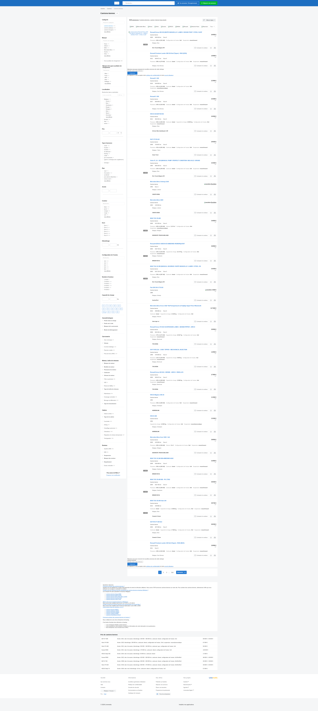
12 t (119, 305)
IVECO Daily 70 (106, 668)
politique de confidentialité (153, 75)
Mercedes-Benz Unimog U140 (159, 181)
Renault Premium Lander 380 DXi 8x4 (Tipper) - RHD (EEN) (168, 53)
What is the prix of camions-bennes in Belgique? (115, 601)
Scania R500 (105, 657)
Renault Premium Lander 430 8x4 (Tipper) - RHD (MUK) (167, 543)
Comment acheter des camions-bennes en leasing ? (116, 617)
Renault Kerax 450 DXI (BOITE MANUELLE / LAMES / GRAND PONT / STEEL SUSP (176, 32)
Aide (102, 684)
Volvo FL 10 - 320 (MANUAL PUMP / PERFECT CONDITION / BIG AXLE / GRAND (175, 160)
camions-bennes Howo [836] (113, 594)
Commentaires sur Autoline (135, 690)
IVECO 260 (153, 416)
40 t (118, 312)
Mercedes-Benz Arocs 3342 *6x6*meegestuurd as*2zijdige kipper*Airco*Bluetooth (175, 305)
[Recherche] (124, 3)
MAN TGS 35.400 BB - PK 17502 (160, 479)
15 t (108, 308)
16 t (112, 308)
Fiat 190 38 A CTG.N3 (156, 287)
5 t (103, 305)
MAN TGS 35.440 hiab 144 (158, 500)
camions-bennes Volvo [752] (113, 599)
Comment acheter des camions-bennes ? (114, 586)
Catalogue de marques (134, 693)
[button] (210, 47)
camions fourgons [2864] (112, 612)
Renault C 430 (154, 78)
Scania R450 (105, 650)
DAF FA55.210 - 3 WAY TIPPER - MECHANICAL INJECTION (168, 349)
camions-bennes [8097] (112, 609)
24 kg (104, 312)
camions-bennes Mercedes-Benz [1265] (116, 596)
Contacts (103, 687)
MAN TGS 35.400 (155, 218)
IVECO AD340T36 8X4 (157, 114)
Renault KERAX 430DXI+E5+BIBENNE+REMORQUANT (167, 243)
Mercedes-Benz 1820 (156, 200)
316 (172, 572)
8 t (110, 305)
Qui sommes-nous (105, 681)
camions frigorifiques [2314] (113, 614)
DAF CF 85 (104, 661)
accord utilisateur (168, 75)
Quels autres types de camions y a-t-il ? (113, 607)
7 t (107, 305)
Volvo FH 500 (105, 642)
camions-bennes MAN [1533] (113, 595)
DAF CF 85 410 (154, 139)
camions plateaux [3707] (112, 611)
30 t (113, 312)
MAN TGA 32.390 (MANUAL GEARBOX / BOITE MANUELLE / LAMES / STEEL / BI (175, 266)
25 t (109, 312)
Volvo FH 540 (105, 664)
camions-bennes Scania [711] (114, 598)
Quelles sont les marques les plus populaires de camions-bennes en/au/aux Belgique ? (125, 590)
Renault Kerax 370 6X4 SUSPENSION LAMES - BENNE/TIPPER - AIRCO (172, 327)
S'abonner (132, 73)
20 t (121, 308)
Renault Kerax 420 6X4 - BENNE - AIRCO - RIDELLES (166, 372)
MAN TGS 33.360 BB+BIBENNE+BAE (161, 458)
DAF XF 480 (105, 638)
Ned (105, 694)
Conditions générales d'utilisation (136, 681)
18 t (117, 308)
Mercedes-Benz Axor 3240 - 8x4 (160, 437)
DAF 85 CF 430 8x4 (156, 522)
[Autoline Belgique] (106, 3)
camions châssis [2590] (112, 613)
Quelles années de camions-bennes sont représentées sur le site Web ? (122, 604)
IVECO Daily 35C (106, 653)
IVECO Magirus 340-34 (157, 395)
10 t (115, 305)
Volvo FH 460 (105, 646)
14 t (104, 308)
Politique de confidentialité (135, 684)
